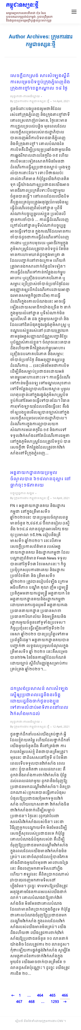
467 (19, 1002)
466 (65, 996)
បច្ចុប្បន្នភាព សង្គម (22, 493)
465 (53, 996)
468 (32, 1002)
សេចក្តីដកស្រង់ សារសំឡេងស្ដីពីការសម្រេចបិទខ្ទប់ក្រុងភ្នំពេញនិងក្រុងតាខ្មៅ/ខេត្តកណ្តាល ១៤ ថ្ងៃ (40, 82)
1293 (55, 1002)
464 (40, 996)
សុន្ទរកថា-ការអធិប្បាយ (25, 96)
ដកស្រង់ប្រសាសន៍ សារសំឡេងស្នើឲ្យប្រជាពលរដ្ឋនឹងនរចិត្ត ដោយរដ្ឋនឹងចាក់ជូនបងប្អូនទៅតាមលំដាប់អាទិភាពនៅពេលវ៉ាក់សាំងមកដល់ (39, 701)
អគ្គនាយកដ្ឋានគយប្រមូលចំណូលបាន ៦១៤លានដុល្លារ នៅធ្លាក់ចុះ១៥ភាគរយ (40, 479)
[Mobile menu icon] (74, 11)
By (29, 101)
